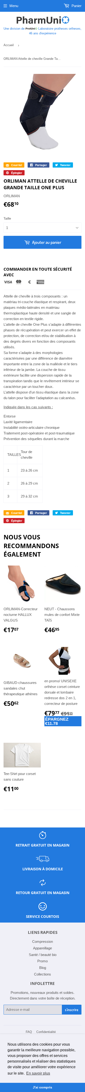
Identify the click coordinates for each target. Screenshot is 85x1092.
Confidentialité (46, 1032)
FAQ (29, 1032)
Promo (42, 961)
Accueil (9, 45)
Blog (42, 968)
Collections (42, 974)
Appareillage (42, 948)
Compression (42, 941)
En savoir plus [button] (38, 1073)
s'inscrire (71, 1009)
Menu (13, 6)
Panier (76, 6)
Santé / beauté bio (42, 955)
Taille (7, 218)
